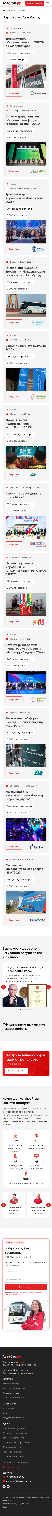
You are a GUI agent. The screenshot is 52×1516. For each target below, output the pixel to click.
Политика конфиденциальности (16, 1504)
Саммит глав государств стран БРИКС (24, 495)
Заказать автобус (11, 1383)
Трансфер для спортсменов (16, 1442)
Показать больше (11, 1467)
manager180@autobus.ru (18, 1481)
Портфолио (8, 1408)
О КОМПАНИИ (9, 1404)
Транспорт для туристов (15, 1433)
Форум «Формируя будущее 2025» (26, 347)
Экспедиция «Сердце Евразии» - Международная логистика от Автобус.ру (26, 271)
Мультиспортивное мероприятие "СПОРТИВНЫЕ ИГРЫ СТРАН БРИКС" (26, 568)
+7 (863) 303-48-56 (15, 1477)
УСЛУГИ (6, 1424)
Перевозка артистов (12, 1447)
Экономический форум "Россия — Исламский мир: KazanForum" (25, 721)
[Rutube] (8, 1486)
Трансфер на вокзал (12, 1452)
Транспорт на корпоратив (15, 1462)
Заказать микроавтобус (14, 1388)
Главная (6, 10)
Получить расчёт (26, 1287)
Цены (5, 1413)
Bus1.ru (20, 1362)
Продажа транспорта (13, 1417)
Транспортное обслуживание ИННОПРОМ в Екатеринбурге (25, 42)
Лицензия (6, 1507)
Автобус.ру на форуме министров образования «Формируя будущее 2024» (25, 648)
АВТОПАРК (8, 1379)
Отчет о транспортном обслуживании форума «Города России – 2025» (23, 120)
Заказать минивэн (11, 1393)
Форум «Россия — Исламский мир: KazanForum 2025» (19, 423)
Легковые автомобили (13, 1397)
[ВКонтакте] (4, 1486)
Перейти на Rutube (16, 1071)
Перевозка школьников (13, 1438)
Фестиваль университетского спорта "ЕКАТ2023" (24, 868)
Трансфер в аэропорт (13, 1456)
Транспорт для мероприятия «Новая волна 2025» (25, 197)
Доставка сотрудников (14, 1428)
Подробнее (14, 93)
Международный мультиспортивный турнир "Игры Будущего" (25, 795)
